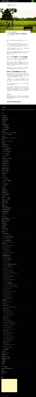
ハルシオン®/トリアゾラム (7, 293)
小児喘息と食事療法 (5, 129)
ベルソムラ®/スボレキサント (6, 238)
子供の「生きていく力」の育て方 (7, 141)
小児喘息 (16, 101)
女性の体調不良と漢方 (5, 144)
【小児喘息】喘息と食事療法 (17, 34)
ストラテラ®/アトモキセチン (6, 235)
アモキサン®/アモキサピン (7, 334)
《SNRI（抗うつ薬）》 (5, 308)
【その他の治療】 (4, 120)
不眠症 (3, 187)
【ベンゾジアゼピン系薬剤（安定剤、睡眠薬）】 (9, 264)
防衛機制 (3, 363)
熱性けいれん (4, 216)
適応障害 (3, 226)
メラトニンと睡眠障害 (5, 127)
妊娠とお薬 (3, 351)
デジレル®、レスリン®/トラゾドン (8, 329)
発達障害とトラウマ (5, 221)
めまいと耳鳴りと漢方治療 (6, 151)
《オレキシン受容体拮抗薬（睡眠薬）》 (8, 236)
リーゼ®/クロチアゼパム (6, 277)
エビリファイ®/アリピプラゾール (7, 245)
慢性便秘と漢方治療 (5, 161)
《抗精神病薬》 (4, 243)
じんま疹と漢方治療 (5, 149)
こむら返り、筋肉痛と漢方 (6, 148)
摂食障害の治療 (4, 206)
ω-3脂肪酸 (9, 101)
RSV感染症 (3, 122)
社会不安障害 (4, 223)
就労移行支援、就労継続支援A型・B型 (7, 368)
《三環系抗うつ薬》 (5, 330)
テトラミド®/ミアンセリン (7, 346)
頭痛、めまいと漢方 (5, 166)
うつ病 (3, 175)
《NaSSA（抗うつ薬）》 (6, 305)
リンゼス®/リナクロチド (6, 257)
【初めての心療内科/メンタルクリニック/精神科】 (8, 132)
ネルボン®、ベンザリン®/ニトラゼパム (9, 291)
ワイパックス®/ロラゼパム (7, 281)
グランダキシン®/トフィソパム (7, 267)
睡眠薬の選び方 (4, 192)
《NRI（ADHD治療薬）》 (6, 233)
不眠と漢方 (4, 156)
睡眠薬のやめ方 (4, 190)
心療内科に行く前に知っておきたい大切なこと (9, 137)
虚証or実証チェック (5, 165)
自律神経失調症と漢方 (5, 168)
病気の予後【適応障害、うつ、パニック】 (8, 218)
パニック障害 (4, 185)
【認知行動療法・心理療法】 (5, 358)
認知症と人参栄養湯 (5, 170)
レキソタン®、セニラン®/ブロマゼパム (9, 279)
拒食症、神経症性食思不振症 (6, 207)
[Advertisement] (9, 385)
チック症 (3, 182)
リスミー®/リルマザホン (6, 296)
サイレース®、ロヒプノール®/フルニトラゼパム (10, 286)
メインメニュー (35, 1)
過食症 (3, 214)
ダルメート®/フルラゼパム (7, 288)
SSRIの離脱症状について (5, 124)
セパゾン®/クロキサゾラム (7, 269)
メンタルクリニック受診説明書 (6, 134)
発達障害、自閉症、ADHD (6, 219)
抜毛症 (3, 204)
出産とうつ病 (4, 177)
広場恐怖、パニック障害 (5, 199)
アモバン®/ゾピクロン (5, 260)
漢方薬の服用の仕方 (5, 163)
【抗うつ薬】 (4, 303)
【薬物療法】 (3, 231)
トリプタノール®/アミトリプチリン (8, 337)
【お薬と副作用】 (4, 115)
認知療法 (3, 361)
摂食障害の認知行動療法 (6, 209)
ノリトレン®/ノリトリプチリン (7, 339)
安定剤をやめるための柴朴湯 (6, 158)
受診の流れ (3, 136)
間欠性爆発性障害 (4, 228)
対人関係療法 (4, 359)
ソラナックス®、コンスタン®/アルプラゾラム (10, 272)
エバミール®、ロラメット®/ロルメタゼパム (9, 284)
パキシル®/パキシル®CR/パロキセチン (8, 322)
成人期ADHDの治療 (5, 202)
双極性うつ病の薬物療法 (5, 194)
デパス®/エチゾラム (6, 274)
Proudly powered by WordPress (5, 395)
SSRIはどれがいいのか (6, 318)
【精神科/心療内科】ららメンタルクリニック (10, 1)
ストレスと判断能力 (4, 366)
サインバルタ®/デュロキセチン (7, 313)
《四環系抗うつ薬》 (5, 342)
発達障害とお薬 (4, 354)
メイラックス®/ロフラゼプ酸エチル (8, 276)
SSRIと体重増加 (4, 117)
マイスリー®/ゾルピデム (6, 262)
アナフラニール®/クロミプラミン (8, 332)
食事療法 (19, 101)
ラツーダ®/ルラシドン (5, 248)
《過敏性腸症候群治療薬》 (6, 255)
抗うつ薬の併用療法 (5, 349)
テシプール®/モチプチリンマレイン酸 (8, 344)
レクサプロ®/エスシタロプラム (7, 325)
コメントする (15, 35)
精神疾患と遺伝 (3, 371)
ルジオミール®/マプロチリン (7, 347)
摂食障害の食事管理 (5, 211)
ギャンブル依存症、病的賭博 (6, 180)
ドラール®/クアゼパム (6, 289)
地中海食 (12, 101)
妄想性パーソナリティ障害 (6, 197)
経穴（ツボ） (3, 373)
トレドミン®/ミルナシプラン (7, 315)
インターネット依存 (5, 178)
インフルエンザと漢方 (5, 153)
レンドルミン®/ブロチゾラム (7, 298)
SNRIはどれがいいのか (6, 310)
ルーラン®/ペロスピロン (6, 250)
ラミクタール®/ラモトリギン (6, 301)
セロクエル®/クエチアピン (6, 247)
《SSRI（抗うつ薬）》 (5, 317)
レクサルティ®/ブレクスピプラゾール (8, 252)
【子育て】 (3, 139)
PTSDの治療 (3, 173)
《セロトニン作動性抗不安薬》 (6, 240)
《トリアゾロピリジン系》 (6, 327)
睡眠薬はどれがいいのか (5, 356)
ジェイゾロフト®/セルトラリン (7, 320)
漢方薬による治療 (4, 146)
